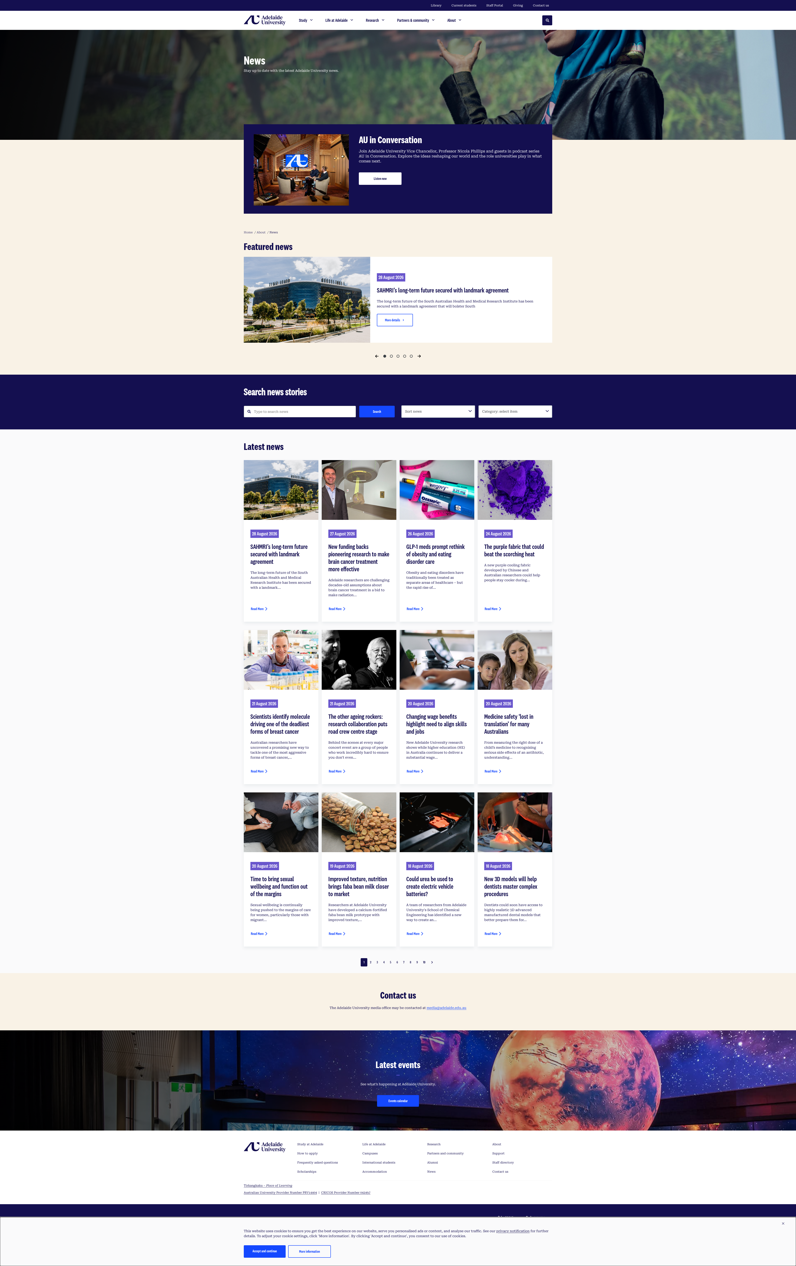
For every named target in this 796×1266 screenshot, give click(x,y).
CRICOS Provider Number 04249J (345, 1192)
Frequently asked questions (317, 1162)
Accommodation (374, 1171)
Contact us (541, 5)
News (431, 1171)
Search (377, 411)
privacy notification (513, 1231)
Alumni (432, 1162)
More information (309, 1251)
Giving (518, 5)
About (496, 1144)
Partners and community (445, 1153)
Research (433, 1144)
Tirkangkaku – (268, 1185)
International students (378, 1162)
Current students (463, 5)
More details (392, 320)
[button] (783, 1223)
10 (424, 962)
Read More (257, 608)
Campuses (370, 1153)
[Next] (419, 356)
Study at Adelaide (310, 1144)
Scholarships (306, 1171)
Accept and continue (264, 1251)
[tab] (384, 356)
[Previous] (376, 356)
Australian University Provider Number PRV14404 (280, 1192)
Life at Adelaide (374, 1144)
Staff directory (503, 1162)
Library (436, 5)
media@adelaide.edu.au (446, 1008)
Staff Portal (494, 5)
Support (498, 1153)
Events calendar (398, 1100)
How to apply (307, 1153)
